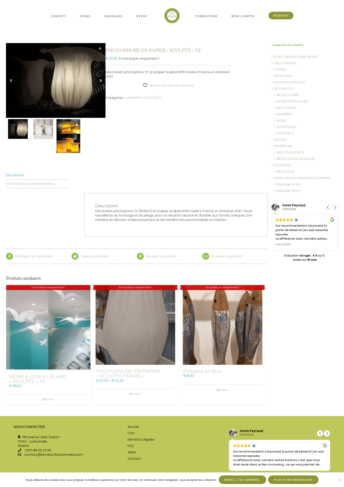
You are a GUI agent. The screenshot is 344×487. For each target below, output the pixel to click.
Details (49, 399)
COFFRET (280, 69)
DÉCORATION (283, 89)
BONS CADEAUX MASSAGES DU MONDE (302, 178)
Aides (132, 452)
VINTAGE (280, 140)
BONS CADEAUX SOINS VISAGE (296, 57)
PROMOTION (283, 76)
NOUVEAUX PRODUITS (289, 82)
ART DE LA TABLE (287, 95)
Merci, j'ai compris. (242, 479)
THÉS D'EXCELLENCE (290, 152)
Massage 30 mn (288, 184)
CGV (131, 433)
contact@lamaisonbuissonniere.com (53, 454)
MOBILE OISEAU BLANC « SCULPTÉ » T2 (38, 379)
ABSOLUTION (285, 171)
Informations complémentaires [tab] (30, 183)
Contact (134, 459)
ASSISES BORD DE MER (292, 101)
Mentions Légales (141, 439)
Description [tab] (15, 175)
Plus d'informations (293, 479)
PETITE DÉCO (152, 97)
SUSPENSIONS (286, 127)
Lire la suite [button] (289, 244)
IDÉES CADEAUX (285, 63)
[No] (339, 480)
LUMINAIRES (133, 97)
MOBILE (281, 120)
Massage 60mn (288, 191)
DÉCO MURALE (286, 108)
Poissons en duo (202, 371)
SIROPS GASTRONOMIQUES (296, 159)
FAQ (131, 446)
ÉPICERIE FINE (283, 146)
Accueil (133, 427)
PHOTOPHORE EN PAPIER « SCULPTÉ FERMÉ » (128, 373)
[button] (335, 208)
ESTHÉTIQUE (282, 165)
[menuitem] (87, 16)
